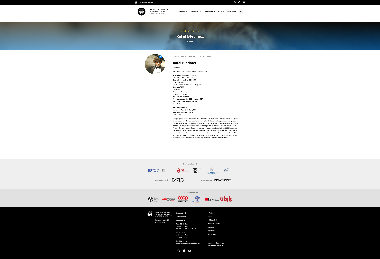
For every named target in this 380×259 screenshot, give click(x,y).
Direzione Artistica (214, 223)
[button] (241, 11)
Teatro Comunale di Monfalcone (158, 11)
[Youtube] (244, 2)
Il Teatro (182, 11)
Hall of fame (212, 234)
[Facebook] (239, 2)
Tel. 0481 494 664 (182, 241)
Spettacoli (209, 11)
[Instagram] (235, 2)
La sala (210, 216)
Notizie (221, 11)
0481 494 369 (181, 217)
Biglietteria (195, 11)
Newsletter (231, 11)
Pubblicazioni (212, 220)
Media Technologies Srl (215, 245)
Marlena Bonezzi (158, 14)
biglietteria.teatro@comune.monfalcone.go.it (188, 243)
